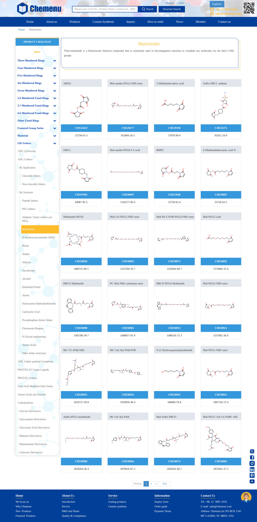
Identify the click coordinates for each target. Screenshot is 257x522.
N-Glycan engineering (34, 336)
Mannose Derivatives (30, 435)
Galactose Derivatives (30, 452)
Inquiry (130, 21)
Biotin (25, 245)
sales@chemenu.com (228, 13)
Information (162, 495)
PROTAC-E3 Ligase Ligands (33, 369)
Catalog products (117, 501)
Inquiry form (161, 501)
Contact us (224, 21)
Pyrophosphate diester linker (37, 320)
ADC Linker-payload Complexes (35, 361)
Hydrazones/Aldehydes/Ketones (39, 303)
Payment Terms (162, 511)
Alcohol (26, 278)
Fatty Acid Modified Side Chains (35, 386)
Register (170, 3)
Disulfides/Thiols (31, 287)
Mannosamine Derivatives (33, 444)
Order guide (160, 506)
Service (66, 506)
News (179, 21)
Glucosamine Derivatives (32, 419)
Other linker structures (34, 353)
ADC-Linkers (25, 159)
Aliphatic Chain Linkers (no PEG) (37, 219)
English (216, 4)
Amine (25, 295)
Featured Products (25, 515)
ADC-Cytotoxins (27, 151)
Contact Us (208, 495)
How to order (155, 21)
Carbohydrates (25, 402)
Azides (25, 254)
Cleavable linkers (31, 176)
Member (201, 21)
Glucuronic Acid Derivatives (34, 427)
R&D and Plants (70, 511)
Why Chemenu (23, 506)
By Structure (26, 192)
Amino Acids (29, 345)
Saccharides (28, 270)
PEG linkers (28, 209)
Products (75, 21)
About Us (68, 495)
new (37, 51)
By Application (27, 167)
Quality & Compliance (74, 515)
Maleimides (28, 229)
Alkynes (26, 262)
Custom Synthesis (103, 21)
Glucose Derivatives (30, 411)
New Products (23, 511)
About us (51, 21)
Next (165, 483)
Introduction (68, 501)
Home (30, 21)
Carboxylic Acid (31, 311)
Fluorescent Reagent (33, 328)
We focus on (22, 501)
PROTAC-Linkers (27, 378)
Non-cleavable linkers (33, 184)
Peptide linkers (30, 200)
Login (180, 3)
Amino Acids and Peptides (32, 394)
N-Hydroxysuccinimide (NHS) (38, 237)
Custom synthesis (117, 506)
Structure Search (172, 9)
